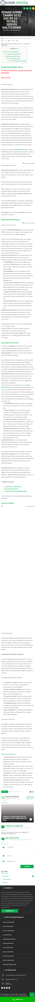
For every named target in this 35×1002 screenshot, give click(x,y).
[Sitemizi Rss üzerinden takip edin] (9, 988)
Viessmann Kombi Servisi (9, 939)
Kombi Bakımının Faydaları (17, 61)
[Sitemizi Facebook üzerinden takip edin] (2, 988)
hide (17, 48)
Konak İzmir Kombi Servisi (12, 54)
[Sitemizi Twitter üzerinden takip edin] (4, 988)
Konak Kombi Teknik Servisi (10, 52)
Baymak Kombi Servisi (8, 943)
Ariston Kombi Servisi (8, 960)
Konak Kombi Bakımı (13, 58)
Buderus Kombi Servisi (8, 922)
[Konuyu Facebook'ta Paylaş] (30, 792)
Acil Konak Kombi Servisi (12, 56)
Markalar (17, 38)
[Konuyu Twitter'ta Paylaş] (33, 792)
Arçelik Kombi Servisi (8, 956)
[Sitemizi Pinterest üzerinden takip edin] (7, 988)
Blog (21, 38)
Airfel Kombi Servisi (8, 947)
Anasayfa (5, 30)
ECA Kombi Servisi (7, 935)
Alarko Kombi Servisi (8, 951)
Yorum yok (12, 40)
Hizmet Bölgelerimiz (15, 30)
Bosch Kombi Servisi (8, 926)
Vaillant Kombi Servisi (8, 930)
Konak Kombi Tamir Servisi (15, 791)
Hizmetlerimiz (27, 38)
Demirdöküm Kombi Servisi (9, 964)
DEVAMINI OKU (10, 911)
